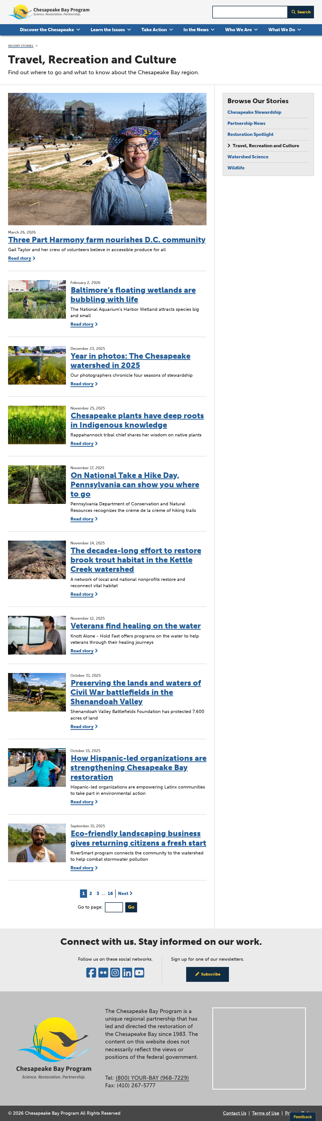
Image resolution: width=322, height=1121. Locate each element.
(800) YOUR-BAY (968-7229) (152, 1078)
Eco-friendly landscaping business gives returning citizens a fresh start (138, 838)
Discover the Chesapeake (47, 29)
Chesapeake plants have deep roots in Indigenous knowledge (137, 420)
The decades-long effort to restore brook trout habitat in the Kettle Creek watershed (135, 560)
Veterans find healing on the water (136, 625)
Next (123, 893)
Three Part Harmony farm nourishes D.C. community (107, 239)
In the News (196, 29)
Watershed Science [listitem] (247, 157)
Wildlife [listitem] (236, 168)
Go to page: (90, 907)
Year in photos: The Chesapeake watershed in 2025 (130, 360)
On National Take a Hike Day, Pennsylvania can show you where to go (134, 485)
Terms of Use (265, 1113)
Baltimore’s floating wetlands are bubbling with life (133, 294)
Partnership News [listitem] (246, 123)
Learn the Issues (108, 29)
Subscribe (210, 974)
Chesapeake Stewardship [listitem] (254, 112)
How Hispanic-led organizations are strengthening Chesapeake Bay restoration (138, 768)
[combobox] (250, 12)
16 (111, 893)
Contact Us (234, 1113)
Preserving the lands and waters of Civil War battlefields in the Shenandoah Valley (135, 692)
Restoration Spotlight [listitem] (250, 134)
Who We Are (238, 29)
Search (304, 12)
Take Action (154, 29)
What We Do (281, 29)
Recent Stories (20, 46)
